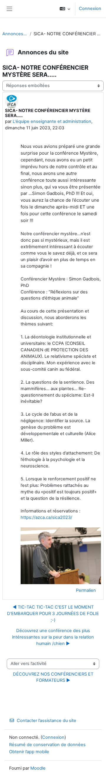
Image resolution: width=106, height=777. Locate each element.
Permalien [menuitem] (86, 590)
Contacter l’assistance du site (46, 720)
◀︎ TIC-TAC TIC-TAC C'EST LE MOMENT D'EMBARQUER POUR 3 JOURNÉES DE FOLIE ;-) (53, 613)
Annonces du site (14, 33)
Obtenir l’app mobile (29, 751)
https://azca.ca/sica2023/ (46, 517)
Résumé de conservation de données (47, 744)
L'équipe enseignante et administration (52, 121)
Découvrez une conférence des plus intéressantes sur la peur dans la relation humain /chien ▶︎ (53, 637)
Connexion (90, 8)
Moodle (38, 768)
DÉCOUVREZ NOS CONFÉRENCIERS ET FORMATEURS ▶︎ (54, 677)
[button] (65, 9)
